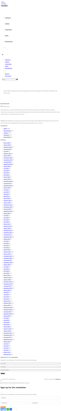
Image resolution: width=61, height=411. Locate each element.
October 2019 (7, 286)
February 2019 (7, 303)
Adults (6, 66)
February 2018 (7, 328)
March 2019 (7, 301)
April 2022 (6, 222)
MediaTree (57, 379)
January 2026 (7, 145)
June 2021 (6, 243)
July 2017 (6, 343)
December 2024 (8, 157)
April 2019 (6, 299)
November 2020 (8, 258)
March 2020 (7, 275)
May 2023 (6, 194)
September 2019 (8, 288)
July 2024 (6, 168)
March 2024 (7, 177)
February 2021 (7, 251)
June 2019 (6, 294)
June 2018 (6, 320)
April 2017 (6, 350)
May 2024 (6, 172)
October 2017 (7, 337)
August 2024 (7, 166)
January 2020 (7, 279)
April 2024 (6, 175)
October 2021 (7, 234)
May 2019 (6, 296)
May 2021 (6, 245)
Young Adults (8, 64)
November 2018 (8, 309)
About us (3, 2)
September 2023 (8, 185)
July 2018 (6, 318)
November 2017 (8, 335)
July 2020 (6, 266)
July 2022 (6, 215)
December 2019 (8, 281)
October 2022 (7, 209)
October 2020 (7, 260)
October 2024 (7, 162)
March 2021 (7, 249)
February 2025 (7, 153)
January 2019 (7, 305)
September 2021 (8, 237)
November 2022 (8, 207)
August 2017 (7, 341)
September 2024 (8, 164)
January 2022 (7, 228)
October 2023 (7, 183)
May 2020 (6, 271)
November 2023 (8, 181)
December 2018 (8, 307)
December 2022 (8, 204)
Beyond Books (8, 68)
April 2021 (6, 247)
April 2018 (6, 324)
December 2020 (8, 256)
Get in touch (3, 3)
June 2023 (6, 192)
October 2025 (7, 149)
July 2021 (6, 241)
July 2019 (6, 292)
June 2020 (6, 269)
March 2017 (7, 352)
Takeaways (7, 59)
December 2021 (8, 230)
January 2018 (7, 331)
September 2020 (8, 262)
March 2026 (7, 142)
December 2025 (8, 147)
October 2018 (7, 311)
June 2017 (6, 345)
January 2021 (7, 254)
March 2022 (7, 224)
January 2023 (7, 202)
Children (7, 62)
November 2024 (8, 160)
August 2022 (7, 213)
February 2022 (7, 226)
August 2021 (7, 239)
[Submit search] (17, 79)
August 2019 (7, 290)
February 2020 (7, 277)
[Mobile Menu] (2, 54)
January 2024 (7, 179)
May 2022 (6, 219)
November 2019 (8, 284)
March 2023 (7, 198)
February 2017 (7, 354)
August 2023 (7, 187)
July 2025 (6, 151)
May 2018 (6, 322)
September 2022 (8, 211)
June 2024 (6, 170)
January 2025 (7, 155)
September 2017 (8, 339)
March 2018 (7, 326)
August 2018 (7, 316)
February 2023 (7, 200)
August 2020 (7, 264)
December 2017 (8, 333)
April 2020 (6, 273)
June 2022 (6, 217)
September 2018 (8, 313)
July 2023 (6, 189)
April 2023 (6, 196)
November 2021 (8, 232)
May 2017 (6, 348)
